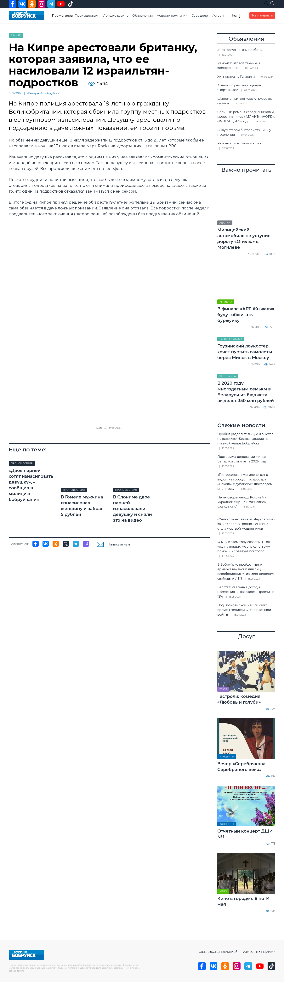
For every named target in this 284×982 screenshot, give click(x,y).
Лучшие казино (115, 15)
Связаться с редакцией (218, 952)
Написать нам (119, 544)
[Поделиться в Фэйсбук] (35, 544)
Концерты (226, 756)
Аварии (224, 222)
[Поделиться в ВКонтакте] (46, 544)
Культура (225, 301)
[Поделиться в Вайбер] (86, 544)
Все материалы (262, 15)
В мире (16, 35)
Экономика (227, 376)
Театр (223, 689)
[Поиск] (272, 3)
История (219, 15)
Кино (223, 891)
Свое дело (199, 15)
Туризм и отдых (230, 338)
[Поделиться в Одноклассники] (56, 544)
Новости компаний (172, 15)
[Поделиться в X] (66, 544)
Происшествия (87, 15)
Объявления (142, 15)
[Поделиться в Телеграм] (76, 544)
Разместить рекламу (258, 952)
